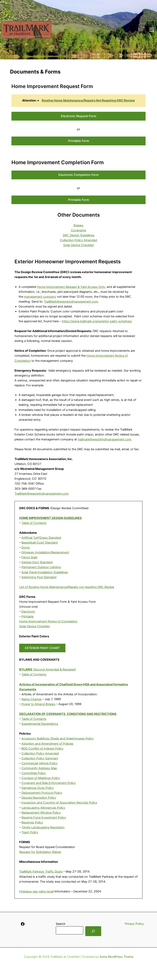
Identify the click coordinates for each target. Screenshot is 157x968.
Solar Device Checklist (78, 245)
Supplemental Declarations (39, 724)
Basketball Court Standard (39, 542)
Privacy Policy (134, 924)
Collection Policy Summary (39, 758)
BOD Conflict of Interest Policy (42, 748)
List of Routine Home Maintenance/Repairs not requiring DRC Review (66, 587)
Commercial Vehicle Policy (39, 763)
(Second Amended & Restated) (47, 669)
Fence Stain (29, 557)
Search (60, 923)
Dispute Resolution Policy (38, 798)
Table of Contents (33, 523)
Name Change (31, 699)
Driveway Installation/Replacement (45, 552)
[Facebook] (23, 924)
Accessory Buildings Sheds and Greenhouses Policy (57, 738)
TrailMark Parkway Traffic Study (41, 871)
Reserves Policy (32, 822)
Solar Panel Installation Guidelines (44, 572)
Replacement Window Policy (41, 812)
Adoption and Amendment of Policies (47, 743)
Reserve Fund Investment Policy (43, 817)
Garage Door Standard (37, 562)
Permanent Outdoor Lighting (41, 567)
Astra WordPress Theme (116, 957)
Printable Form (78, 141)
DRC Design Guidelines (78, 235)
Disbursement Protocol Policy (41, 793)
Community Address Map (39, 768)
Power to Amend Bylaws (38, 704)
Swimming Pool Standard (38, 577)
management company (40, 297)
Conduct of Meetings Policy (40, 778)
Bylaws (78, 225)
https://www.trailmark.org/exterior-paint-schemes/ (97, 321)
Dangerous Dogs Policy (37, 788)
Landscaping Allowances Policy (43, 808)
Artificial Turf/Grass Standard (41, 537)
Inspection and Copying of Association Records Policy (59, 802)
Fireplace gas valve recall (36, 891)
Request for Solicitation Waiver (40, 852)
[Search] (93, 931)
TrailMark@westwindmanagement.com (71, 301)
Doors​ (25, 547)
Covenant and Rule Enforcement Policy (48, 783)
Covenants (78, 230)
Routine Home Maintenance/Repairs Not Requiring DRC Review (88, 100)
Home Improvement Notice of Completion (48, 621)
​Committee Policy (33, 773)
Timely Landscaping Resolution (43, 827)
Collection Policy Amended (78, 240)
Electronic (28, 611)
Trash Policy (29, 832)
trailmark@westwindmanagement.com (104, 439)
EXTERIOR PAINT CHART (42, 648)
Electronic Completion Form (78, 175)
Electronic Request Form (78, 116)
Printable (27, 616)
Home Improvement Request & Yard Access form (71, 287)
